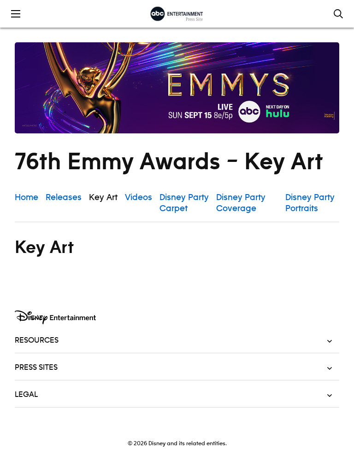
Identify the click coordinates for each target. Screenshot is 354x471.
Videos (138, 197)
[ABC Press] (176, 13)
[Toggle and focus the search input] (338, 13)
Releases (64, 197)
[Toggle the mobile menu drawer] (15, 13)
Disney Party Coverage (241, 203)
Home (26, 197)
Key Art (103, 197)
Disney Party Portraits (310, 203)
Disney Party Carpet (184, 203)
